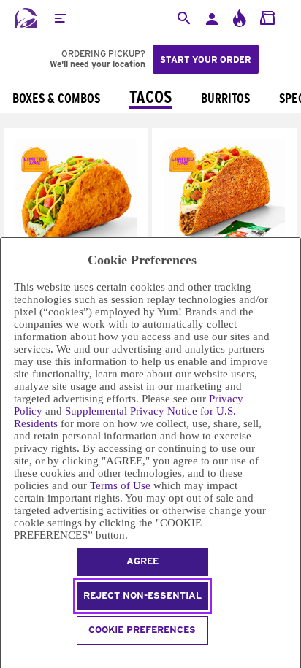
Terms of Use (120, 485)
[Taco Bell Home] (26, 18)
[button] (60, 18)
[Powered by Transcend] (7, 658)
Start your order (205, 59)
